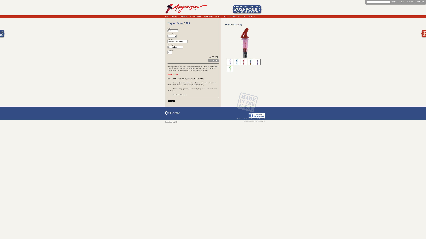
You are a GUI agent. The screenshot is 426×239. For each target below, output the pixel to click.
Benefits (174, 16)
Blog (225, 16)
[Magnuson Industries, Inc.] (186, 14)
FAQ (244, 16)
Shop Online (184, 16)
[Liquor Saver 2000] (245, 42)
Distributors (208, 16)
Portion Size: (171, 34)
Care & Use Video (235, 16)
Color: (169, 28)
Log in (402, 1)
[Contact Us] (248, 13)
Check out (420, 1)
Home (167, 16)
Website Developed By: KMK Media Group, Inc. (254, 121)
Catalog (218, 16)
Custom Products (196, 16)
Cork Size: (171, 39)
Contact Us (251, 16)
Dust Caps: (171, 45)
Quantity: (170, 50)
